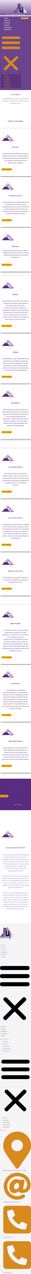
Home (6, 18)
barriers (17, 153)
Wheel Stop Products (15, 741)
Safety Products (15, 623)
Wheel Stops (6, 1051)
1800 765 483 (17, 805)
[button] (11, 53)
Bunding (15, 352)
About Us (7, 20)
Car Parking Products (15, 467)
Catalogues (8, 27)
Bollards (15, 294)
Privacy (3, 956)
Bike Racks (15, 246)
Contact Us (7, 29)
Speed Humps (7, 1048)
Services (7, 25)
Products (7, 23)
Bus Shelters (15, 403)
